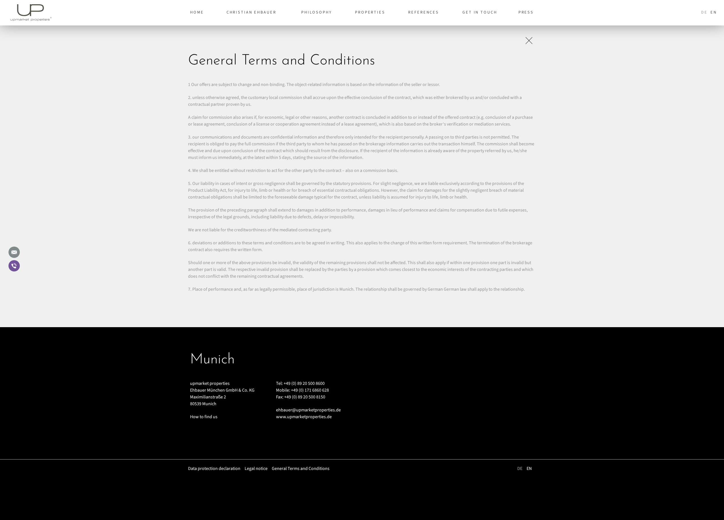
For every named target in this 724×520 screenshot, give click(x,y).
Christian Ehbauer (251, 12)
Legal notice (256, 468)
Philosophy (316, 12)
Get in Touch (479, 12)
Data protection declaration (214, 468)
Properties (370, 12)
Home (197, 12)
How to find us (203, 417)
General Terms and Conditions (300, 468)
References (423, 12)
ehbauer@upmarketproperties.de (308, 410)
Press (526, 12)
